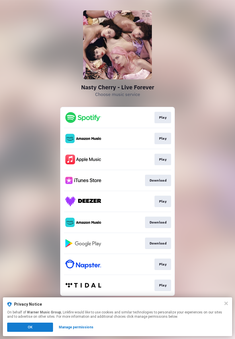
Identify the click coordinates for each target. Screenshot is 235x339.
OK (30, 327)
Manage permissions (76, 327)
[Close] (226, 303)
